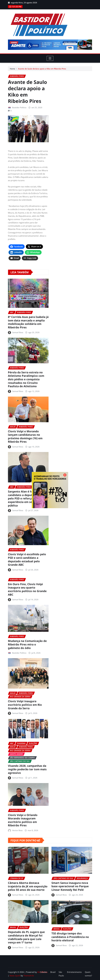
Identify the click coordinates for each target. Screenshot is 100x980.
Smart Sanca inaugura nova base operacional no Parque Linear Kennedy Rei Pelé (70, 886)
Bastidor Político (19, 107)
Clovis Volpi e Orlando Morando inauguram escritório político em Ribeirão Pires (22, 820)
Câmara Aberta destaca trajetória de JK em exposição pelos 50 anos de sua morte (27, 886)
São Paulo (61, 974)
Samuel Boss (17, 332)
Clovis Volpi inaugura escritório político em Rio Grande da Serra (25, 704)
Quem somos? (88, 974)
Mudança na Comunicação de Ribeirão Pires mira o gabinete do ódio (27, 644)
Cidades (43, 972)
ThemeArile (28, 975)
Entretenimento (74, 972)
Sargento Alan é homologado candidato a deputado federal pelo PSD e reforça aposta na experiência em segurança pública (28, 498)
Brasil (52, 972)
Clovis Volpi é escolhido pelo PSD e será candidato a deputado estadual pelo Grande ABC (27, 559)
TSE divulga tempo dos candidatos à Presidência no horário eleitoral (70, 936)
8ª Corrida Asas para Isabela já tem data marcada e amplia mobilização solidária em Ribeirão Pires (28, 322)
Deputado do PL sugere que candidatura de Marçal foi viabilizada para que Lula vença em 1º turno (26, 937)
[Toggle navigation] (50, 58)
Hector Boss (17, 830)
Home (12, 68)
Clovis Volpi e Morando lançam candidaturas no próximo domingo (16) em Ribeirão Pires (25, 436)
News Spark (15, 975)
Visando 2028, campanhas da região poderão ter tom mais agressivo (27, 769)
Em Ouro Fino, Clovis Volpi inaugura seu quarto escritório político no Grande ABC (27, 589)
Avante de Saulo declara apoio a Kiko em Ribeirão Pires (42, 68)
